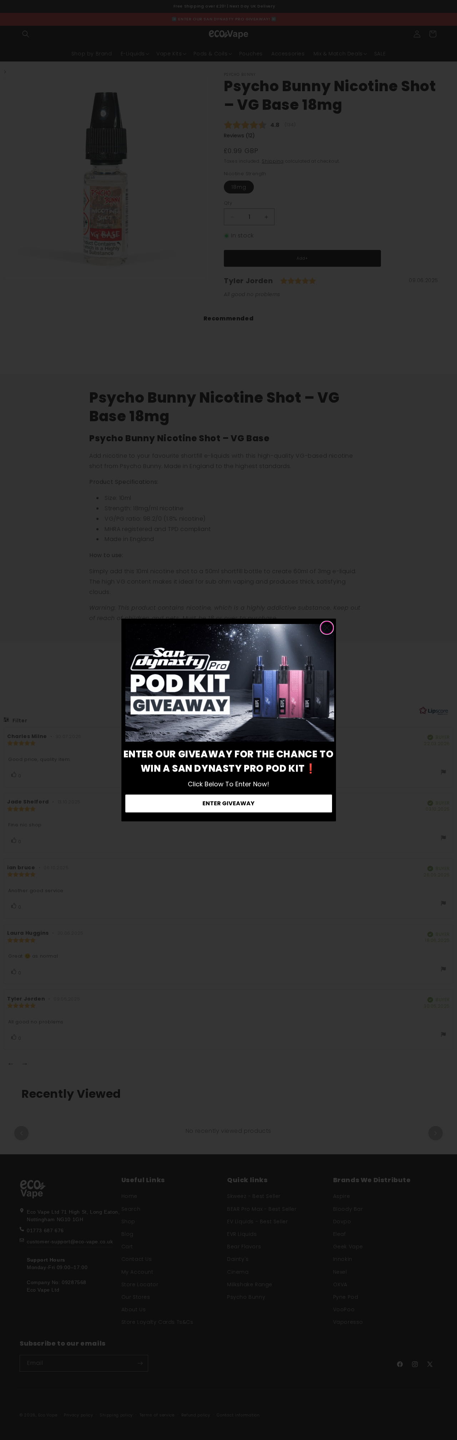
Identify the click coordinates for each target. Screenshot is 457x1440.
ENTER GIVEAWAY (228, 803)
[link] (229, 683)
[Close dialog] (327, 627)
